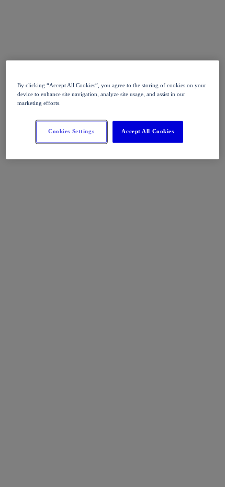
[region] (113, 109)
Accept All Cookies (147, 131)
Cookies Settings (71, 131)
